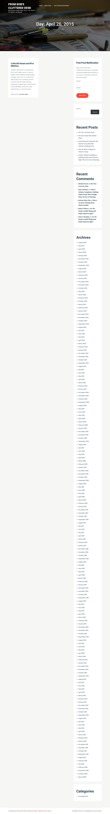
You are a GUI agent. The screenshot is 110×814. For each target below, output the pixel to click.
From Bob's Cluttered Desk (28, 811)
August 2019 (82, 444)
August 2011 (82, 757)
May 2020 (81, 415)
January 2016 (82, 585)
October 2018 (82, 477)
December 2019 (83, 431)
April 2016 (81, 575)
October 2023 (82, 301)
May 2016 (81, 571)
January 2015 (82, 624)
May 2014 (81, 650)
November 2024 (83, 285)
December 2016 (83, 549)
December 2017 (83, 510)
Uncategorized (83, 796)
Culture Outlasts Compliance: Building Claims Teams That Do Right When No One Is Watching (88, 157)
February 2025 (83, 275)
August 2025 (82, 268)
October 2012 (82, 712)
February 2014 (82, 659)
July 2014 (81, 643)
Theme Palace (97, 811)
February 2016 (82, 581)
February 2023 (83, 307)
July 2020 (81, 409)
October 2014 (82, 633)
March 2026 (82, 252)
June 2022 (81, 334)
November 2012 (83, 708)
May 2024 (81, 291)
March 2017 (82, 539)
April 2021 (81, 379)
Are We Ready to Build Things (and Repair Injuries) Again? (87, 211)
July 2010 (81, 764)
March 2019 (82, 461)
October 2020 (82, 399)
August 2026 (82, 242)
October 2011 (82, 751)
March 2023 (82, 304)
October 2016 (82, 555)
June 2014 (81, 646)
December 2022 (83, 314)
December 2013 (83, 666)
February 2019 (82, 464)
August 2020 (82, 405)
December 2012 (83, 705)
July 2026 (81, 246)
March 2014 (82, 656)
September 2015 (83, 598)
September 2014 (83, 637)
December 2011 (83, 744)
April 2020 (81, 418)
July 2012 (81, 721)
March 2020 (82, 422)
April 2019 (81, 457)
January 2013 (82, 702)
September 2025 (83, 265)
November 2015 (83, 591)
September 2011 (83, 754)
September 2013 (83, 676)
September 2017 (83, 519)
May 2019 (81, 454)
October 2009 (82, 774)
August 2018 (82, 483)
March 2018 (82, 500)
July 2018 (81, 487)
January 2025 (82, 278)
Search (78, 108)
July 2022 (81, 330)
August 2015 (82, 601)
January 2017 (82, 545)
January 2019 (82, 467)
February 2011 (82, 761)
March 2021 (82, 382)
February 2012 (82, 738)
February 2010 (82, 767)
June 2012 (81, 725)
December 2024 (83, 281)
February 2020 (83, 425)
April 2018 (81, 497)
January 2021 (82, 389)
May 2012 (81, 728)
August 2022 (82, 327)
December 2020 (83, 392)
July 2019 (81, 448)
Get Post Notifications (61, 5)
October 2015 (82, 594)
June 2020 (81, 412)
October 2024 (82, 288)
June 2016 (81, 568)
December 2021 (83, 353)
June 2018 (81, 490)
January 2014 (82, 663)
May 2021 (81, 376)
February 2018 (82, 503)
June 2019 (81, 451)
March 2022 (82, 343)
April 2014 (81, 653)
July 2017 (81, 526)
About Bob (47, 5)
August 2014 (82, 640)
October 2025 (82, 262)
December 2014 (83, 627)
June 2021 (81, 373)
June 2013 (81, 686)
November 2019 (83, 435)
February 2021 (82, 386)
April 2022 (81, 340)
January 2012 (82, 741)
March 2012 (82, 734)
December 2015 (83, 588)
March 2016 (82, 578)
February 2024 (83, 298)
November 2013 (83, 669)
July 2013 (81, 682)
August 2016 (82, 562)
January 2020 (82, 428)
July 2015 (81, 604)
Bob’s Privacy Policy (44, 811)
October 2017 (82, 516)
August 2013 (82, 679)
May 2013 (81, 689)
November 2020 (83, 395)
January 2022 (82, 350)
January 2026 (82, 255)
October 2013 (82, 673)
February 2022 (83, 347)
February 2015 (82, 620)
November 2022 (83, 317)
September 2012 (83, 715)
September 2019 (83, 441)
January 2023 (82, 311)
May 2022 (81, 337)
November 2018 (83, 474)
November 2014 (83, 630)
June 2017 (81, 529)
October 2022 (82, 321)
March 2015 (82, 617)
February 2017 (82, 542)
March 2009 (82, 777)
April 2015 (81, 614)
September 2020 (83, 402)
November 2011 (83, 747)
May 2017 (81, 532)
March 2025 (82, 272)
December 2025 (83, 259)
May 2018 (81, 493)
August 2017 (82, 523)
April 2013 (81, 692)
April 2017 (81, 536)
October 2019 (82, 438)
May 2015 (81, 611)
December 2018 (83, 470)
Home (41, 5)
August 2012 (82, 718)
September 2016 (83, 558)
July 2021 (81, 369)
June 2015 (81, 607)
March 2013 (82, 695)
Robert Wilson (24, 94)
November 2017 (83, 513)
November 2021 (83, 356)
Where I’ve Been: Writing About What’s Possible (87, 202)
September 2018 (83, 480)
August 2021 (82, 366)
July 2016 (81, 565)
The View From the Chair (86, 132)
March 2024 (82, 294)
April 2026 (81, 249)
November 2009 (83, 770)
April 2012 (81, 731)
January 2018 (82, 506)
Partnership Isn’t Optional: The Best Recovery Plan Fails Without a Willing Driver (88, 143)
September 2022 (83, 324)
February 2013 (82, 699)
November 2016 (83, 552)
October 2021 (82, 360)
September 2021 (83, 363)
